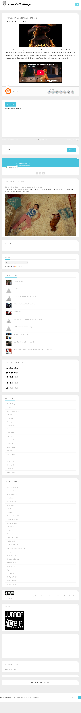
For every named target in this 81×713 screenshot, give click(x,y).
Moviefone (10, 451)
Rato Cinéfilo (11, 566)
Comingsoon (11, 418)
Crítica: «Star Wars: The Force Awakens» (26, 304)
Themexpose (35, 697)
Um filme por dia (12, 577)
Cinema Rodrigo (12, 523)
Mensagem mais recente (10, 140)
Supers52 (10, 570)
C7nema (9, 408)
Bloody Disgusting (12, 404)
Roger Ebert (10, 461)
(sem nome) (17, 312)
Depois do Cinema (12, 538)
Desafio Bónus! (18, 281)
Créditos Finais (11, 534)
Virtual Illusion (11, 581)
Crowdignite (10, 426)
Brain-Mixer (10, 505)
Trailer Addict (11, 472)
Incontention (10, 443)
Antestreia (10, 498)
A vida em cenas (12, 491)
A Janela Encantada (12, 487)
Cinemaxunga (11, 527)
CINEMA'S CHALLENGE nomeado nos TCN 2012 (28, 319)
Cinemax (9, 415)
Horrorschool (11, 436)
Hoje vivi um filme (12, 545)
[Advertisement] (15, 645)
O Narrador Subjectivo (14, 559)
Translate (20, 267)
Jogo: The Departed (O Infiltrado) (24, 342)
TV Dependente (11, 573)
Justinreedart (11, 447)
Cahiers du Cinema (13, 411)
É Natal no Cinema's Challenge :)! (24, 327)
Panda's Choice (11, 563)
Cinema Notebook (12, 520)
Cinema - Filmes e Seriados (15, 516)
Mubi (8, 458)
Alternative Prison (12, 494)
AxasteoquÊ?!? (11, 502)
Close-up (10, 530)
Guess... (16, 289)
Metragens (10, 552)
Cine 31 (9, 509)
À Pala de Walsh (12, 584)
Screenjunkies (11, 465)
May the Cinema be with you (16, 548)
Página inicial (42, 140)
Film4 (8, 429)
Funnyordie (10, 433)
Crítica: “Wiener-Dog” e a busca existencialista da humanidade (24, 187)
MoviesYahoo (11, 454)
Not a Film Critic (12, 555)
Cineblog (9, 512)
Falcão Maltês (11, 541)
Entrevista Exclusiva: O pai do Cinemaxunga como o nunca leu (33, 350)
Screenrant (10, 469)
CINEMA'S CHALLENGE (17, 697)
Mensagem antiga (73, 140)
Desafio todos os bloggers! (22, 334)
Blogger (46, 682)
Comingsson (11, 422)
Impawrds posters (12, 440)
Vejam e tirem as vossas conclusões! (25, 296)
